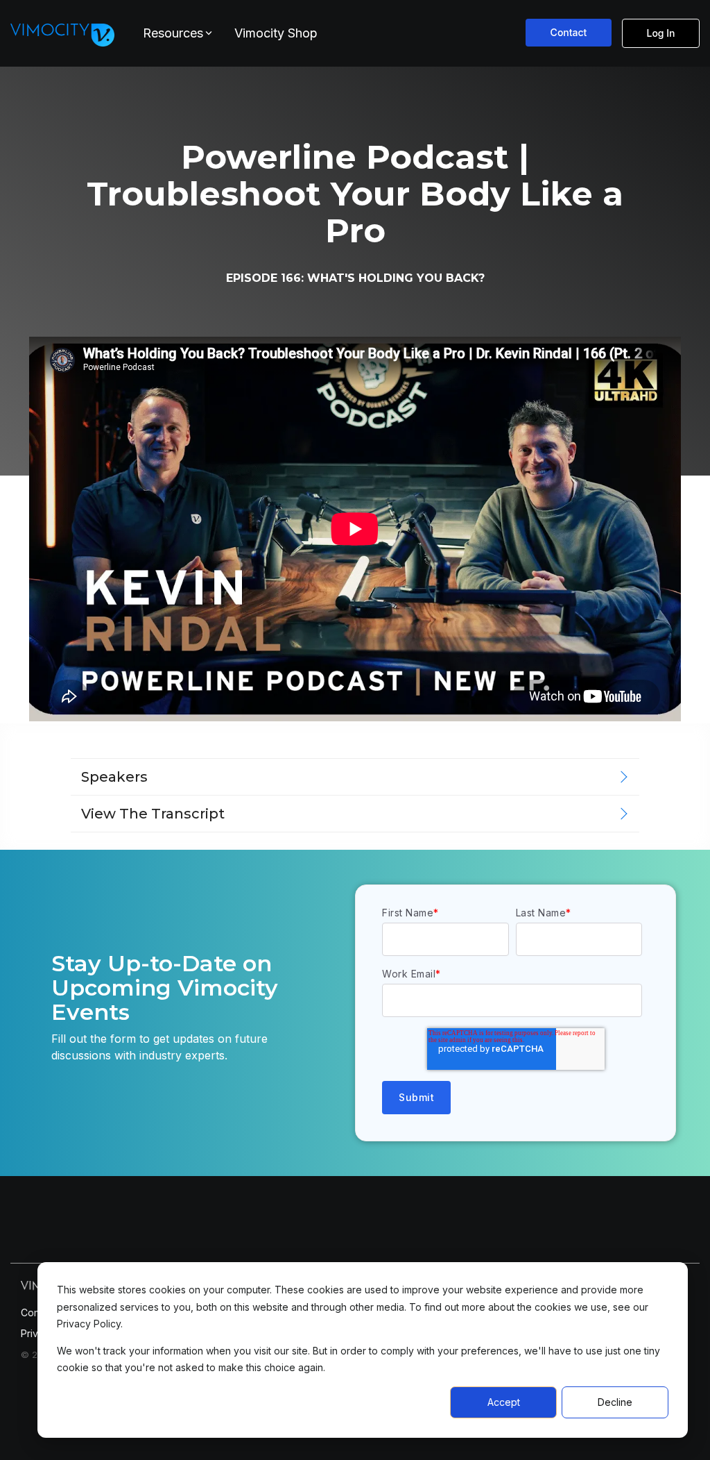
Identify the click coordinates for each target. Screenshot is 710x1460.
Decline (615, 1402)
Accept (503, 1402)
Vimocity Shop (276, 33)
